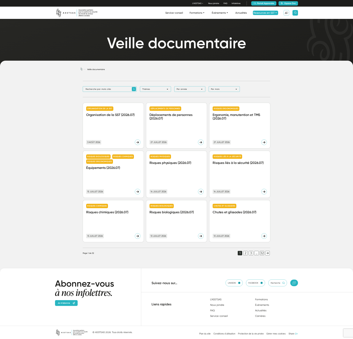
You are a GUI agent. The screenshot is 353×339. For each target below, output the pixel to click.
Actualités (241, 12)
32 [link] (262, 253)
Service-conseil (174, 12)
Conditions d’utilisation (224, 333)
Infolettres (236, 3)
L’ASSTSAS (196, 3)
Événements (219, 12)
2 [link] (245, 253)
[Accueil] (81, 69)
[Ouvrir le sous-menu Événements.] (227, 12)
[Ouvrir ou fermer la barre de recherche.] (295, 13)
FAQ (225, 3)
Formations (196, 12)
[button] (155, 89)
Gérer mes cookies (276, 333)
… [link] (257, 253)
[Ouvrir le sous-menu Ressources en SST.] (276, 12)
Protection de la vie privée (251, 333)
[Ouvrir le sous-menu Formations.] (203, 12)
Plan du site (205, 333)
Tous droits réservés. (122, 332)
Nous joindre (213, 3)
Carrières (260, 315)
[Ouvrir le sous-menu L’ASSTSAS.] (202, 3)
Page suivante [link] (267, 253)
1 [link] (239, 253)
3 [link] (251, 253)
